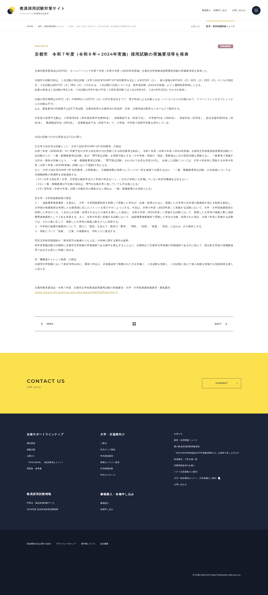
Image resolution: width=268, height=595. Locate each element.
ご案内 (103, 443)
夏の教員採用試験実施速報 (186, 446)
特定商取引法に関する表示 (39, 543)
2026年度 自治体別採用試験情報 (42, 509)
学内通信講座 (106, 456)
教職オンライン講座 (109, 462)
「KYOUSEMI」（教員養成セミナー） (45, 462)
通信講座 (31, 443)
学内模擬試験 (106, 468)
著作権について (88, 543)
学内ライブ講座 (107, 449)
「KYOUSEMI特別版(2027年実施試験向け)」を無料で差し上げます (206, 453)
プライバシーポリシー (66, 543)
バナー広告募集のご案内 (185, 471)
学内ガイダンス (107, 475)
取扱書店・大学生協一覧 (185, 459)
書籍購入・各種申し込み (214, 10)
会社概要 (104, 543)
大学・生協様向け (112, 434)
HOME (30, 26)
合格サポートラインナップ (45, 434)
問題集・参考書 (34, 468)
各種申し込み (106, 509)
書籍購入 (104, 503)
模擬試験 (31, 449)
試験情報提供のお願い (184, 465)
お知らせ (195, 26)
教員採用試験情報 (39, 494)
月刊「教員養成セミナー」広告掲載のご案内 (195, 478)
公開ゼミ (31, 456)
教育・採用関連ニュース (185, 440)
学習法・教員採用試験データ (40, 503)
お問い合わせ (239, 10)
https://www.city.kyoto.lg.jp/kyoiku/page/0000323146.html (75, 292)
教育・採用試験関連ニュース (51, 26)
